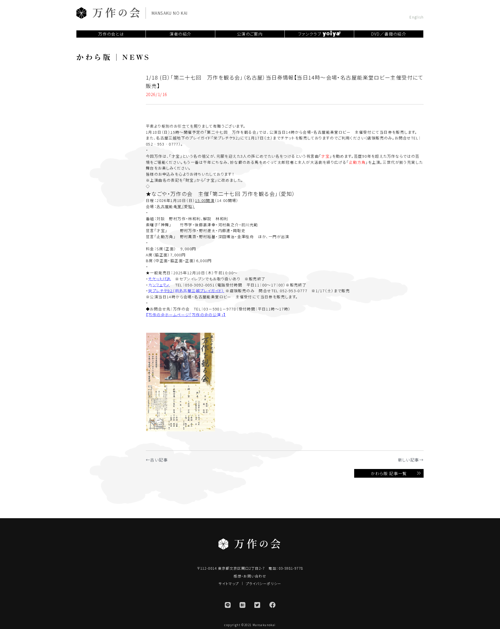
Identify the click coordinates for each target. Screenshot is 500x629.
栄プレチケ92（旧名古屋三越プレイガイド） (186, 290)
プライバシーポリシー (264, 583)
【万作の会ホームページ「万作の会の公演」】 (186, 314)
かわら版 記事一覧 (389, 473)
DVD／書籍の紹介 (389, 34)
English (416, 16)
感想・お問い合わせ (250, 575)
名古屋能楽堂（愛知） (176, 206)
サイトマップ (228, 583)
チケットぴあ (159, 279)
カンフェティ (159, 285)
